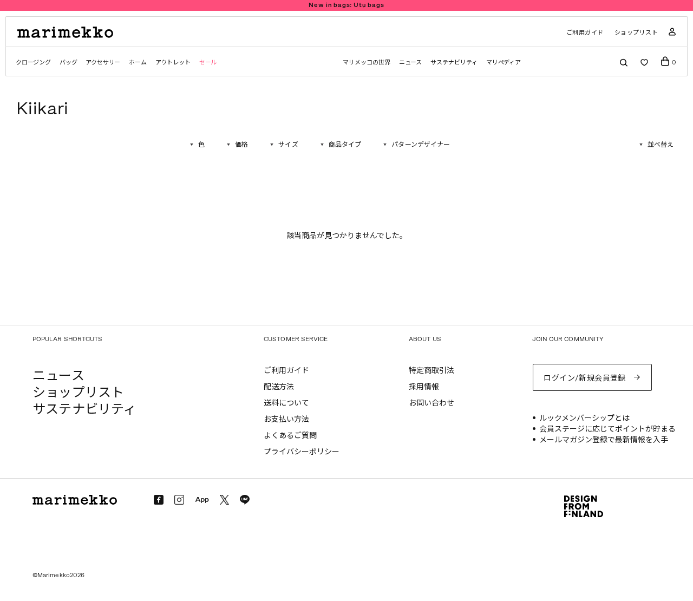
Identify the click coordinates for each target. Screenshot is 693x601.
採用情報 (424, 386)
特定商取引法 (431, 370)
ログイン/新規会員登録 (585, 378)
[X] (224, 499)
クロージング (33, 62)
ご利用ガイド (585, 32)
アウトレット (173, 62)
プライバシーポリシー (301, 451)
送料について (286, 403)
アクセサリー (103, 62)
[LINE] (245, 500)
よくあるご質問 (290, 435)
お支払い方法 (286, 419)
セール (208, 62)
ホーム (137, 62)
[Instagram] (179, 500)
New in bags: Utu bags (346, 5)
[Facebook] (159, 500)
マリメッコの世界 (366, 62)
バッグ (68, 62)
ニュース (410, 62)
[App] (202, 500)
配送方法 (279, 386)
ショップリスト (636, 32)
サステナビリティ (453, 62)
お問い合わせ (431, 403)
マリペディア (503, 62)
